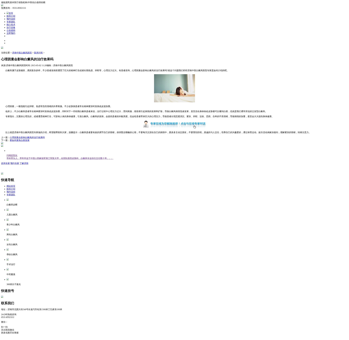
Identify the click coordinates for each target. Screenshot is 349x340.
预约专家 (14, 163)
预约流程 (11, 19)
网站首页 (11, 186)
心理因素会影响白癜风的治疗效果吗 (27, 137)
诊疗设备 (11, 27)
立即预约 (11, 33)
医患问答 (38, 53)
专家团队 (11, 22)
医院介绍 (11, 16)
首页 (11, 13)
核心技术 (11, 24)
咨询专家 (5, 163)
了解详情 (24, 163)
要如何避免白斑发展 (19, 140)
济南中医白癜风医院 (22, 53)
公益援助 (11, 30)
